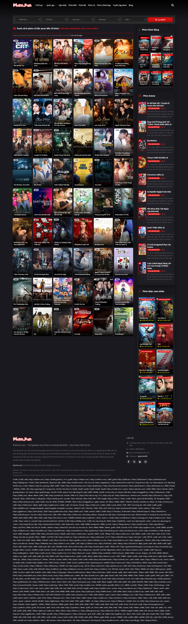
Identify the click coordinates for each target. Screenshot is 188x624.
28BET (167, 575)
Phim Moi (89, 508)
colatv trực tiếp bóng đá (136, 521)
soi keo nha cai (111, 492)
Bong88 (26, 534)
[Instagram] (145, 462)
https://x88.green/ (85, 550)
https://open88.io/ (72, 607)
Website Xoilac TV (142, 514)
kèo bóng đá (137, 505)
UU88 (41, 585)
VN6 (62, 601)
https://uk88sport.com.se (73, 569)
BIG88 (96, 492)
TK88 (66, 585)
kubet (135, 572)
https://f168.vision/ (25, 505)
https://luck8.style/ (160, 562)
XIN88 (152, 572)
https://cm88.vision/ (78, 534)
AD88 (56, 588)
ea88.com (50, 611)
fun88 (62, 505)
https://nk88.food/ (145, 588)
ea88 (41, 495)
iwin (69, 582)
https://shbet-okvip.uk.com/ (23, 502)
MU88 (25, 518)
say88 (78, 556)
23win (98, 518)
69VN (43, 617)
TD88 (95, 508)
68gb (140, 543)
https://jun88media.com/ (22, 582)
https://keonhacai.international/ (116, 486)
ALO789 (50, 537)
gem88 (31, 537)
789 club (52, 559)
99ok (36, 518)
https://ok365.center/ (140, 524)
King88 (104, 498)
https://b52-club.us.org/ (89, 495)
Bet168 (167, 530)
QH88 (68, 595)
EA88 (154, 553)
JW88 (74, 578)
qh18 (125, 572)
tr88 (120, 575)
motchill (144, 495)
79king (15, 537)
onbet (31, 492)
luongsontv (51, 489)
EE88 (45, 511)
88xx (155, 543)
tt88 (19, 546)
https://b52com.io (155, 495)
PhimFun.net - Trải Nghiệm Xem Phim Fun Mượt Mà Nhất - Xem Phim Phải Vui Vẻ (51, 445)
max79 (86, 569)
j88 (43, 556)
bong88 (16, 550)
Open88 (96, 550)
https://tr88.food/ (94, 578)
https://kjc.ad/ (108, 495)
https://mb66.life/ (118, 521)
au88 (150, 543)
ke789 (75, 546)
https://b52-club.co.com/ (57, 518)
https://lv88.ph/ (19, 604)
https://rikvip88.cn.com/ (121, 578)
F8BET (92, 604)
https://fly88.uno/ (124, 479)
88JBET (41, 601)
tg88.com (42, 611)
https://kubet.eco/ (122, 495)
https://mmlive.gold (96, 546)
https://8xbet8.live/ (158, 511)
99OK (31, 518)
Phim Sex (111, 508)
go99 (145, 543)
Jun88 (158, 527)
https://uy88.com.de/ (43, 553)
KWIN (33, 578)
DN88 (125, 575)
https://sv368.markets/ (76, 572)
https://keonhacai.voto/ (129, 530)
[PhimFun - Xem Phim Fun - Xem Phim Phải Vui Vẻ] (22, 438)
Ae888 (171, 559)
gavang (46, 486)
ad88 (69, 588)
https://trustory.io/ (165, 502)
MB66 (96, 527)
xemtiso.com (135, 495)
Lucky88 (133, 585)
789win (107, 527)
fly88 (63, 486)
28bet (90, 556)
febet (54, 582)
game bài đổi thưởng (145, 498)
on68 (106, 607)
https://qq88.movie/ (51, 505)
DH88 (167, 498)
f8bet (37, 537)
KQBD (162, 611)
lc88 (131, 569)
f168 (113, 534)
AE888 (15, 518)
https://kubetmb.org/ (148, 578)
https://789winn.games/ (63, 614)
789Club (17, 489)
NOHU (119, 505)
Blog (131, 5)
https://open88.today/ (56, 530)
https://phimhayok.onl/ (157, 479)
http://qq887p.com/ (118, 614)
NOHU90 (68, 550)
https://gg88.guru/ (136, 540)
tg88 (40, 505)
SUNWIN (71, 518)
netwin (102, 502)
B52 (118, 546)
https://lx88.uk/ (34, 620)
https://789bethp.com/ (43, 543)
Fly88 (42, 502)
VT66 (84, 578)
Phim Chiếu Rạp (104, 5)
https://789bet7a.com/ (154, 559)
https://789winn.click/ (36, 595)
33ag (150, 562)
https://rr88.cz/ (113, 498)
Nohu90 (78, 518)
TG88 (46, 495)
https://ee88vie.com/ (157, 518)
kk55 (127, 569)
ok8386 (94, 553)
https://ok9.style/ (98, 572)
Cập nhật (63, 5)
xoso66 (67, 498)
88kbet (101, 595)
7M (155, 498)
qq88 (120, 572)
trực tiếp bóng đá (156, 482)
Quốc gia (50, 5)
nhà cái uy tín (89, 482)
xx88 (26, 479)
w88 (86, 617)
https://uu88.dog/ (51, 585)
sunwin (125, 489)
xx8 (64, 588)
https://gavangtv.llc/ (38, 489)
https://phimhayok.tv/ (137, 486)
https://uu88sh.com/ (87, 585)
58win (33, 540)
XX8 (61, 588)
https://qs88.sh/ (19, 607)
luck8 (65, 546)
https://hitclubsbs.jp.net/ (108, 530)
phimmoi (54, 604)
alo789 (53, 492)
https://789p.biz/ (36, 566)
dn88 (72, 591)
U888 (73, 543)
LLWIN (103, 505)
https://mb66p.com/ (78, 521)
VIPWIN (62, 566)
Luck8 (114, 505)
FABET (90, 492)
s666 (14, 505)
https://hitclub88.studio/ (103, 559)
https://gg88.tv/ (32, 604)
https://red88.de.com (54, 569)
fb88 (158, 595)
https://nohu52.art (34, 559)
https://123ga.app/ (59, 572)
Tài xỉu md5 (133, 604)
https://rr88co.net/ (74, 514)
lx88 (54, 514)
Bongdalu (160, 498)
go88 (70, 479)
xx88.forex (59, 578)
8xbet (165, 556)
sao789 (27, 578)
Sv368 (21, 479)
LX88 (125, 566)
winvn (166, 559)
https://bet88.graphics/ (54, 479)
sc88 (132, 534)
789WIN (123, 611)
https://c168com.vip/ (136, 591)
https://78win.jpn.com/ (55, 598)
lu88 (90, 498)
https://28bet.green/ (158, 569)
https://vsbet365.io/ (134, 562)
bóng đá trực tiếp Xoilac (107, 514)
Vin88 (91, 559)
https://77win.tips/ (114, 511)
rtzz (165, 607)
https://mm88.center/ (75, 482)
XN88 (146, 582)
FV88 (69, 559)
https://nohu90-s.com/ (162, 582)
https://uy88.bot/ (88, 518)
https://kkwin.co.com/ (106, 556)
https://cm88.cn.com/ (98, 479)
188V (34, 617)
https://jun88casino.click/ (58, 511)
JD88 (79, 578)
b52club (136, 502)
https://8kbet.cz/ (73, 611)
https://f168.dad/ (105, 543)
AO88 (28, 498)
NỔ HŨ (149, 537)
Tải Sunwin (74, 505)
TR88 (51, 562)
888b (49, 572)
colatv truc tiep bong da (161, 521)
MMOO (165, 553)
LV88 (119, 582)
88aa (128, 614)
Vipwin (75, 559)
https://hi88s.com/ (76, 511)
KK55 (171, 572)
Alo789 (60, 521)
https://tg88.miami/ (52, 601)
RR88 (167, 486)
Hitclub (172, 486)
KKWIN (26, 591)
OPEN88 (61, 502)
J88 (27, 489)
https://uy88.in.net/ (59, 553)
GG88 (23, 489)
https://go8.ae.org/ (76, 566)
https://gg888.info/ (28, 614)
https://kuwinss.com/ (79, 595)
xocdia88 (16, 562)
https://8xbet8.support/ (141, 511)
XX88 (109, 479)
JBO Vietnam (51, 620)
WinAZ (43, 591)
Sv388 (15, 479)
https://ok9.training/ (156, 585)
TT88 (98, 498)
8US (83, 508)
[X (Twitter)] (134, 462)
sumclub (60, 550)
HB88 (136, 617)
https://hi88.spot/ (83, 620)
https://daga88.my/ (102, 482)
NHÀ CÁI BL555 (55, 595)
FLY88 (31, 482)
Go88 (140, 508)
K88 (94, 498)
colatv (148, 521)
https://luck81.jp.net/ (55, 498)
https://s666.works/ (157, 492)
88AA (78, 598)
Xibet (85, 498)
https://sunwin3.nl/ (56, 495)
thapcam (39, 486)
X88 (156, 572)
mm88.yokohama (164, 578)
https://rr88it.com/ (92, 505)
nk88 (40, 518)
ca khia (25, 486)
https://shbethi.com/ (81, 537)
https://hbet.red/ (78, 553)
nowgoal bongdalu (37, 508)
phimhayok (44, 482)
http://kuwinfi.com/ (91, 575)
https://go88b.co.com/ (77, 540)
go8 (44, 546)
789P (129, 505)
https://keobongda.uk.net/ (153, 604)
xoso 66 (48, 502)
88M (101, 607)
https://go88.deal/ (91, 530)
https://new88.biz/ (151, 530)
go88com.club (84, 562)
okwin (113, 595)
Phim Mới (73, 5)
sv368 (128, 498)
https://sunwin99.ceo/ (74, 530)
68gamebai (111, 550)
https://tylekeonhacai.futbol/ (49, 524)
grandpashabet (19, 492)
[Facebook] (128, 462)
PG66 (114, 553)
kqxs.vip (158, 550)
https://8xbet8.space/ (21, 514)
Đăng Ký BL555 (151, 620)
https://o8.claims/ (130, 598)
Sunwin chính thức (124, 492)
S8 (107, 502)
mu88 (40, 546)
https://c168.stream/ (21, 588)
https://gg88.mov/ (20, 511)
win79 (158, 508)
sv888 (77, 575)
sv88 (67, 505)
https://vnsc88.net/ (20, 543)
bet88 (43, 527)
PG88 (161, 530)
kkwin (111, 575)
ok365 (54, 617)
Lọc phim (161, 19)
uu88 (45, 518)
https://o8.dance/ (115, 598)
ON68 (117, 502)
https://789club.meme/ (41, 582)
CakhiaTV (77, 508)
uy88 (39, 598)
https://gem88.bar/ (156, 524)
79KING (47, 604)
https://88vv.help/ (20, 595)
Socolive (69, 508)
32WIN (32, 591)
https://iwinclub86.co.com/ (118, 540)
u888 (52, 486)
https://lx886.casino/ (104, 591)
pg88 (96, 502)
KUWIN (129, 601)
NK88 (160, 543)
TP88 (77, 601)
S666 (151, 582)
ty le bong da (148, 546)
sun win (138, 553)
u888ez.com (17, 556)
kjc (19, 559)
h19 (132, 578)
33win (15, 546)
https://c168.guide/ (38, 498)
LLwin (88, 553)
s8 (156, 502)
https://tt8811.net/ (20, 495)
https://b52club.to (130, 543)
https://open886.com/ (38, 530)
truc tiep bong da (99, 521)
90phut (31, 486)
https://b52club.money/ (50, 534)
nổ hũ (130, 527)
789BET (43, 537)
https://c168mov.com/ (88, 543)
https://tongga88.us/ (85, 502)
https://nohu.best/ (98, 566)
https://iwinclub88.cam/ (27, 575)
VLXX (105, 508)
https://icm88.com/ (114, 489)
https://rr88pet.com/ (81, 479)
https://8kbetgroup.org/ (90, 611)
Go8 (134, 601)
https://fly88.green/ (20, 482)
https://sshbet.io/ (65, 537)
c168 (144, 537)
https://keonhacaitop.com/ (76, 486)
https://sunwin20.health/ (22, 585)
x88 (14, 540)
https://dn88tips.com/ (125, 595)
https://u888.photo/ (163, 540)
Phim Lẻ (91, 5)
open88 (170, 527)
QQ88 (107, 614)
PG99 (135, 527)
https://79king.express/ (122, 524)
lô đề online (126, 511)
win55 (162, 588)
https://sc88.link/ (104, 553)
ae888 (32, 534)
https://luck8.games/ (155, 566)
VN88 (169, 566)
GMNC (97, 534)
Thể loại (38, 5)
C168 (102, 534)
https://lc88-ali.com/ (121, 559)
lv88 (129, 566)
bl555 (15, 575)
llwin (91, 569)
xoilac (77, 524)
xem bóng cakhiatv (90, 514)
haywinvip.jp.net (96, 562)
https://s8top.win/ (80, 614)
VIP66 (55, 502)
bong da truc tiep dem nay (160, 514)
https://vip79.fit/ (19, 527)
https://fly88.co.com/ (62, 543)
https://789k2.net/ (43, 578)
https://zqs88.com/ (100, 598)
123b (53, 546)
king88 (109, 582)
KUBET (122, 502)
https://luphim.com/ (36, 479)
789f (118, 556)
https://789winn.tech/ (147, 595)
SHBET (57, 486)
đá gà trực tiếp (54, 482)
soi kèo (108, 524)
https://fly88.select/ (139, 479)
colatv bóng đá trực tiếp (28, 524)
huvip (50, 575)
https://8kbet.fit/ (107, 611)
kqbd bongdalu (51, 508)
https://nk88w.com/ (66, 575)
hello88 (38, 572)
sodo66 (28, 562)
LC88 (47, 595)
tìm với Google (76, 35)
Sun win (34, 514)
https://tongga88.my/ (140, 492)
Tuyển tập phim (120, 5)
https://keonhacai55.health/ (126, 508)
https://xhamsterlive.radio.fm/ (122, 482)
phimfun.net (17, 465)
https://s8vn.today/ (35, 511)
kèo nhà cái (67, 489)
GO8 (169, 607)
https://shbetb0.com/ (119, 537)
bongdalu (61, 508)
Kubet (119, 550)
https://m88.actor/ (150, 556)
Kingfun (145, 553)
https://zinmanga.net (140, 518)
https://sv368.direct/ (123, 518)
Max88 (62, 534)
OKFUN (34, 601)
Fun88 (111, 518)
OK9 (152, 534)
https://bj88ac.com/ (40, 562)
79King (107, 534)
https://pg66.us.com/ (147, 527)
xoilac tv (105, 518)
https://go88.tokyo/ (94, 486)
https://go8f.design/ (42, 492)
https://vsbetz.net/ (117, 562)
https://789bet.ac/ (118, 601)
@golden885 (142, 456)
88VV (107, 604)
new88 (101, 492)
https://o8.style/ (135, 537)
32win (20, 569)
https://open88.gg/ (132, 620)
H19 (69, 578)
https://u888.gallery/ (21, 553)
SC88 (57, 591)
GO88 (41, 550)
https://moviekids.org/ (163, 546)
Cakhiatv (33, 598)
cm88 (158, 534)
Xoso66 (124, 527)
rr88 (144, 505)
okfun (15, 601)
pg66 (28, 572)
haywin (121, 569)
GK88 (146, 585)
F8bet (56, 540)
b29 (23, 540)
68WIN (159, 553)
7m (172, 575)
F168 (168, 534)
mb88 (25, 546)
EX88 (14, 569)
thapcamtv (70, 524)
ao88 (23, 562)
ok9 (159, 537)
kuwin (73, 598)
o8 (27, 492)
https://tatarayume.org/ (81, 582)
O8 (123, 550)
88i (151, 617)
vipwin (78, 591)
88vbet (15, 591)
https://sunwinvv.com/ (134, 550)
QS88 (32, 553)
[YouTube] (140, 462)
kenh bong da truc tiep (126, 514)
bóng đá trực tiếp (142, 482)
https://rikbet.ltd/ (61, 527)
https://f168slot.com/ (21, 530)
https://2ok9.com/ (123, 534)
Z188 (114, 591)
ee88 (152, 550)
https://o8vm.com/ (45, 514)
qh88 (48, 607)
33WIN (74, 550)
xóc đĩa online (18, 578)
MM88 (88, 524)
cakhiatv (146, 508)
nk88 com (166, 598)
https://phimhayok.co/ (155, 486)
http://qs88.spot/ (88, 591)
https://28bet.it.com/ (102, 601)
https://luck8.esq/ (139, 566)
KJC (65, 479)
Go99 (104, 578)
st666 (84, 598)
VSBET (98, 511)
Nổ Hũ (87, 566)
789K (153, 508)
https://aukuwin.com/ (137, 489)
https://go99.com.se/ (114, 566)
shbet (159, 489)
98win (104, 582)
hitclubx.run (144, 502)
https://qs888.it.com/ (103, 588)
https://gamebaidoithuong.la (131, 546)
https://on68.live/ (101, 569)
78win (22, 498)
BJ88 (74, 588)
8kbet (111, 502)
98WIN (143, 569)
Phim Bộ (82, 5)
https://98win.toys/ (51, 566)
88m (157, 614)
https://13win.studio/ (21, 566)
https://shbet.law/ (97, 537)
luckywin (120, 553)
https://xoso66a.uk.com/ (127, 588)
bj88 (160, 556)
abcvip (150, 611)
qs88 (37, 502)
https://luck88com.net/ (110, 620)
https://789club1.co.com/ (97, 540)
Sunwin (28, 550)
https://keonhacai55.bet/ (47, 521)
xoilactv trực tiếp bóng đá (72, 492)
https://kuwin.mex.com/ (154, 601)
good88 (111, 585)
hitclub (59, 489)
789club (129, 502)
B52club (79, 498)
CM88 (64, 482)
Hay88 (74, 489)
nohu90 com (22, 620)
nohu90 (53, 550)
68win (30, 495)
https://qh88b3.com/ (21, 508)
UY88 (168, 492)
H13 (65, 578)
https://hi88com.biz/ (67, 556)
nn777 (108, 537)
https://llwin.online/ (64, 620)
